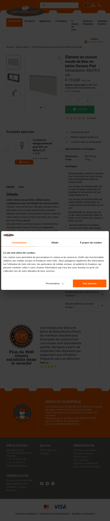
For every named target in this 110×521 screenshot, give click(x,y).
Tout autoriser (90, 283)
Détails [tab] (55, 242)
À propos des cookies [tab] (91, 242)
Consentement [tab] (19, 242)
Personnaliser (53, 283)
